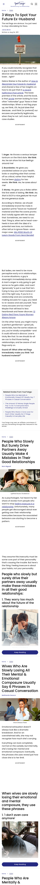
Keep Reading (20, 652)
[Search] (31, 4)
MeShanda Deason (9, 695)
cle (22, 92)
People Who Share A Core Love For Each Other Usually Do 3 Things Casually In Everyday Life (19, 414)
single (11, 98)
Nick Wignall (6, 466)
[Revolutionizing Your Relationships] (20, 4)
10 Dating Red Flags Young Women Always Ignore (18, 314)
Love (11, 11)
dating (17, 179)
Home (4, 10)
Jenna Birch (6, 30)
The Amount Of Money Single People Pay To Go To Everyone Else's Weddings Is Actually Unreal (20, 405)
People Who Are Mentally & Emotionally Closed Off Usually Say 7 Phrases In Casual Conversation (20, 397)
